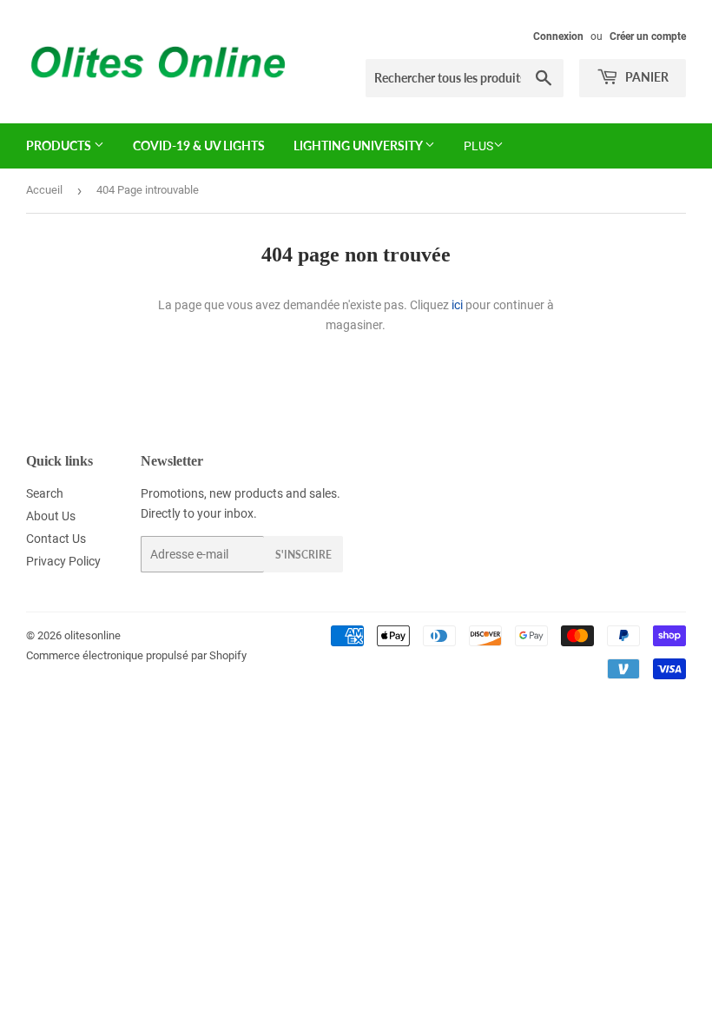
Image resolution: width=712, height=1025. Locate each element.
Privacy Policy (63, 561)
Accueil (44, 189)
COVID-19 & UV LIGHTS (199, 145)
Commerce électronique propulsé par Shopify (136, 655)
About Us (51, 516)
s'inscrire (303, 554)
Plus (478, 146)
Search (44, 493)
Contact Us (56, 539)
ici (457, 305)
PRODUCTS (60, 145)
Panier (646, 76)
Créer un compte (648, 36)
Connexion (558, 36)
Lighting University (359, 145)
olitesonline (92, 635)
